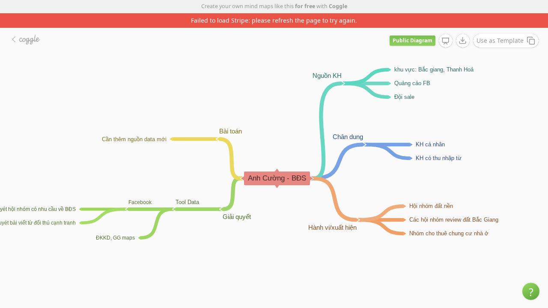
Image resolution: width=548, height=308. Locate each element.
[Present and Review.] (446, 41)
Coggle (338, 6)
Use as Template (500, 40)
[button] (530, 291)
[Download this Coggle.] (463, 40)
